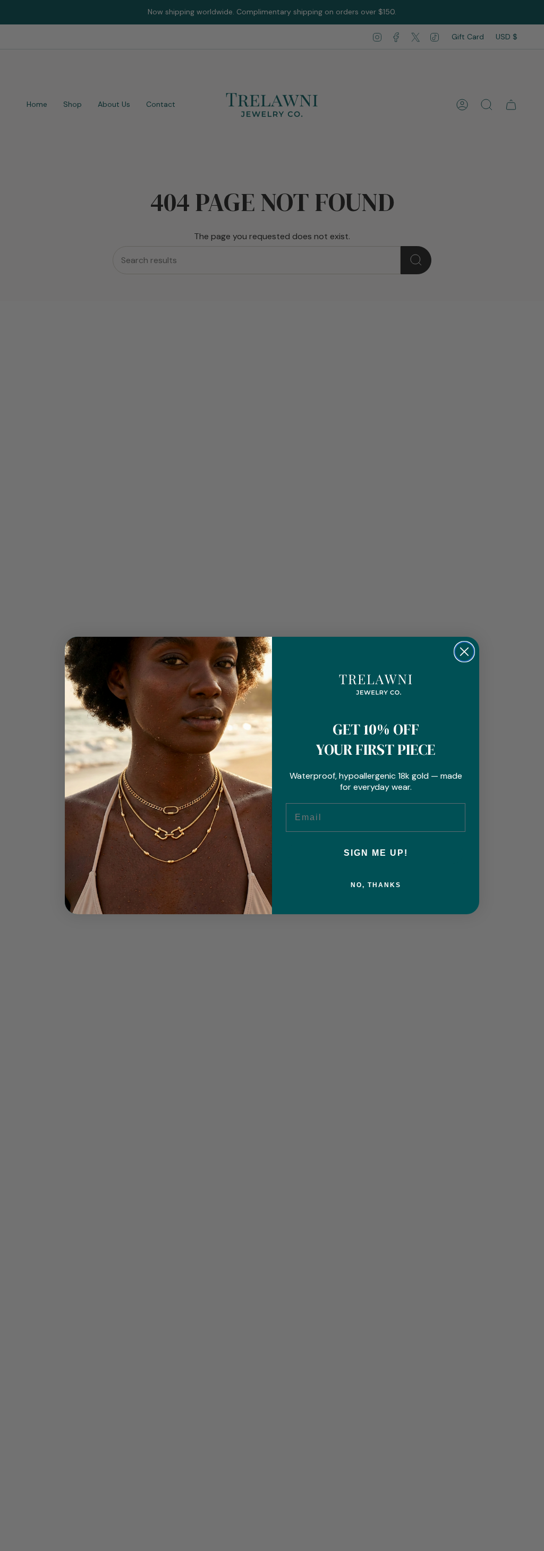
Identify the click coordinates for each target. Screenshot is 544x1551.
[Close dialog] (464, 651)
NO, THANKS (376, 885)
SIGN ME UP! (376, 852)
